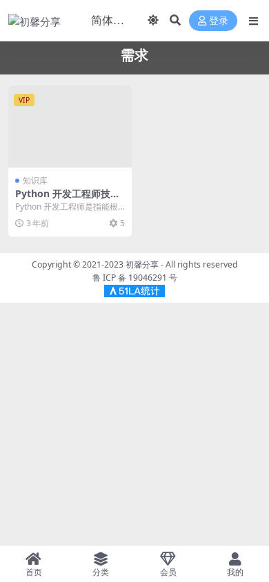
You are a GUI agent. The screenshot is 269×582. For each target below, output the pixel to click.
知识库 (35, 180)
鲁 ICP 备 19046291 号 (134, 277)
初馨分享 (142, 264)
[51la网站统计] (134, 290)
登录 (218, 21)
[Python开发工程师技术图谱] (70, 127)
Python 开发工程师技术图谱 (67, 199)
